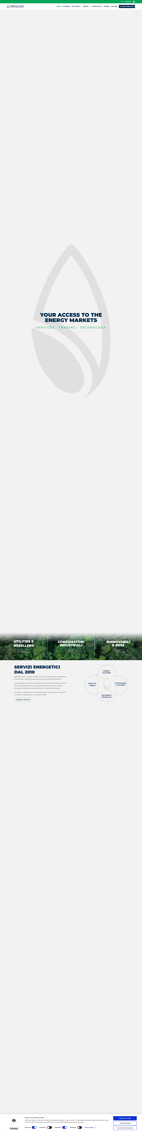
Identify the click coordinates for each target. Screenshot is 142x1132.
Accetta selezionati (125, 1123)
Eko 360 (114, 6)
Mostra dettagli (89, 1127)
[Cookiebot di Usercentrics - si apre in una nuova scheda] (14, 1129)
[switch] (49, 1127)
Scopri (24, 651)
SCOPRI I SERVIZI (23, 700)
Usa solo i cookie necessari (125, 1128)
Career (106, 6)
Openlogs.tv (97, 6)
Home (58, 6)
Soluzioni (76, 6)
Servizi (86, 6)
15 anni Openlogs (127, 6)
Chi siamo (66, 6)
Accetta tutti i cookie (125, 1118)
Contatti (128, 1)
